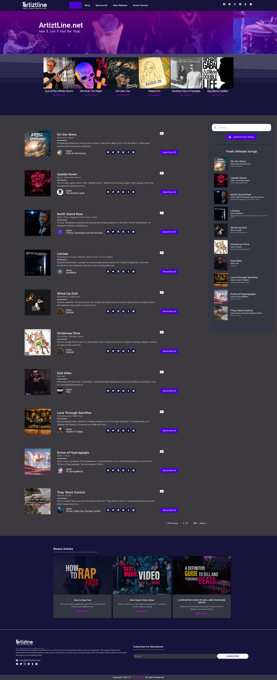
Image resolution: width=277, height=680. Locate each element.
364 (195, 523)
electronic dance (65, 137)
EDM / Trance (63, 455)
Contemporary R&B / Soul (70, 416)
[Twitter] (230, 5)
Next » (203, 523)
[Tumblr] (246, 5)
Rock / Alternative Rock (69, 177)
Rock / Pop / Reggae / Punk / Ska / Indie (77, 217)
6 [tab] (148, 111)
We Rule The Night (91, 91)
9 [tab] (161, 111)
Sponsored (59, 95)
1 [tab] (127, 111)
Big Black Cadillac (217, 91)
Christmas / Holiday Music (70, 336)
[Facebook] (225, 5)
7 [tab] (152, 111)
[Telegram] (252, 5)
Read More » (82, 611)
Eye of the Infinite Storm (59, 91)
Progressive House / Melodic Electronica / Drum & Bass (85, 257)
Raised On (154, 91)
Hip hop (61, 376)
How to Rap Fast (82, 600)
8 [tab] (157, 111)
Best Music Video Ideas (142, 600)
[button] (108, 152)
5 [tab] (144, 111)
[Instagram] (236, 5)
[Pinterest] (241, 5)
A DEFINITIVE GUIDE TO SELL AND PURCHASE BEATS (201, 601)
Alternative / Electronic (68, 296)
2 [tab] (131, 111)
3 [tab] (135, 111)
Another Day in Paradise (186, 91)
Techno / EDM (64, 495)
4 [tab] (139, 111)
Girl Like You (122, 91)
